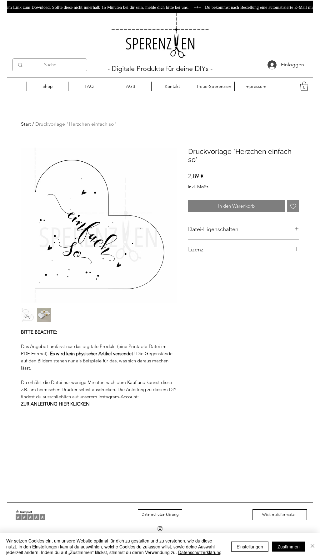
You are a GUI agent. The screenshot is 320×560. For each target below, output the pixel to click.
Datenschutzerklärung (200, 552)
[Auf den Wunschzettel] (293, 206)
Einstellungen (250, 546)
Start (26, 124)
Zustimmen (289, 546)
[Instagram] (160, 529)
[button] (304, 86)
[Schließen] (312, 546)
